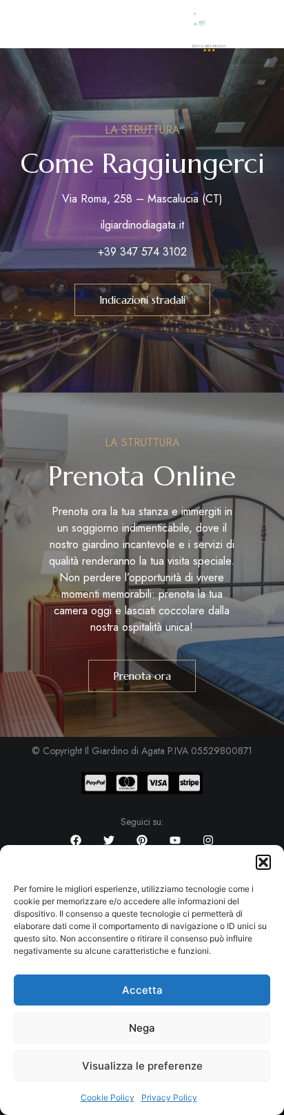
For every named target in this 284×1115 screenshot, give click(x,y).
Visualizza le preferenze (142, 1065)
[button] (263, 862)
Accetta (142, 990)
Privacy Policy (169, 1097)
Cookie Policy (107, 1097)
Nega (142, 1027)
